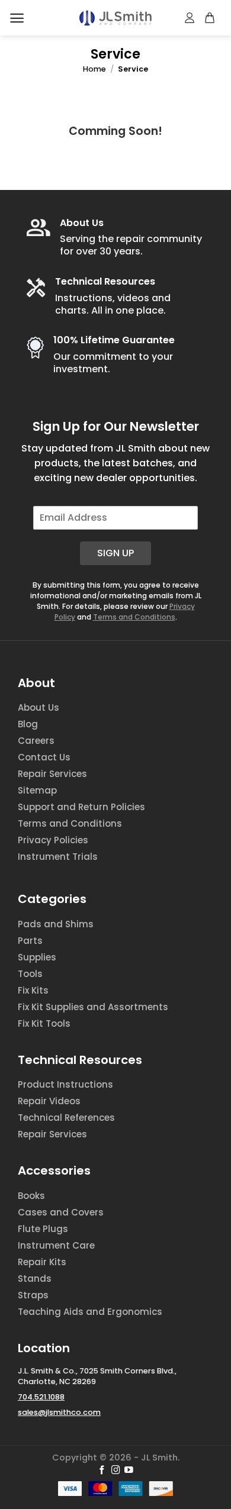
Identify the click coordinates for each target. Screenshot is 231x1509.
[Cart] (210, 18)
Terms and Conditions (134, 617)
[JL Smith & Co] (115, 18)
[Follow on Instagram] (115, 1470)
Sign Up (115, 553)
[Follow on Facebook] (102, 1470)
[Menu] (17, 18)
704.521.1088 (41, 1397)
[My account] (190, 18)
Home (94, 69)
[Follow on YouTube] (128, 1470)
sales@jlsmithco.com (59, 1412)
